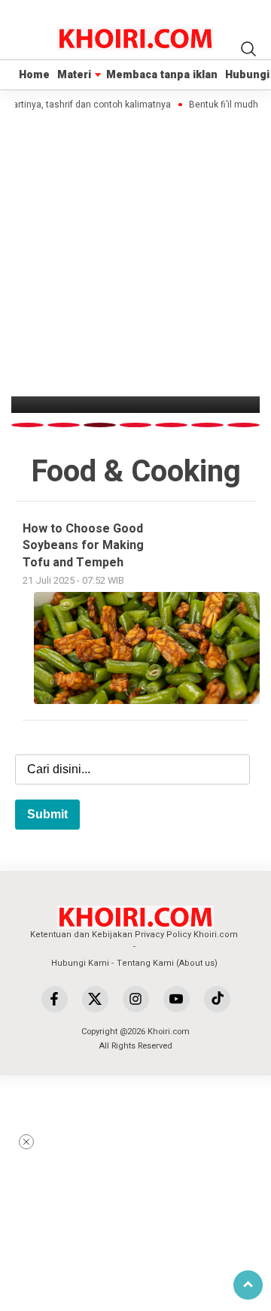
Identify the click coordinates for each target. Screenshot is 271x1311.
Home (34, 75)
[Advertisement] (143, 1201)
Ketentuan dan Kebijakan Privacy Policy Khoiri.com (134, 935)
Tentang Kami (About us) (167, 963)
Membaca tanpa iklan (162, 75)
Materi (74, 75)
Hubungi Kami (80, 963)
